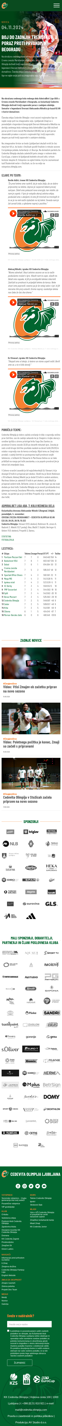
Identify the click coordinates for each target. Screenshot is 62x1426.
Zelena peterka (8, 1286)
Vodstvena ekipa (9, 1218)
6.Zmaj (4, 1263)
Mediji (5, 1294)
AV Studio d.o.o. (38, 1422)
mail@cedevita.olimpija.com (31, 1409)
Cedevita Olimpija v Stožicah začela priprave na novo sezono (27, 799)
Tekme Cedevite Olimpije (41, 1198)
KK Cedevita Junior (38, 1227)
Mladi (33, 1209)
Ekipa (33, 1195)
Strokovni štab (36, 1205)
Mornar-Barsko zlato (13, 614)
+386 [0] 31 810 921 (33, 1403)
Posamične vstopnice (11, 1204)
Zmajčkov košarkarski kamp (42, 1220)
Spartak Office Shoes (13, 574)
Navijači (6, 1255)
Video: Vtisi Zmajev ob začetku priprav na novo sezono (30, 689)
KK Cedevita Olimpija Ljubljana (19, 260)
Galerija (5, 1304)
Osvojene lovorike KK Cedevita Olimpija (11, 1231)
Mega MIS (8, 578)
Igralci (32, 1202)
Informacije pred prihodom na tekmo (13, 1259)
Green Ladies (7, 1249)
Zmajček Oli (7, 1246)
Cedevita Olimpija (11, 600)
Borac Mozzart (10, 596)
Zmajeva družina (9, 1267)
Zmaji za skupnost (11, 1280)
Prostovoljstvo (8, 1242)
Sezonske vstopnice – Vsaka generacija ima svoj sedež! (14, 1199)
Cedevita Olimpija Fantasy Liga (13, 1271)
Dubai (6, 564)
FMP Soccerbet (10, 589)
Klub (4, 1211)
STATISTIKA (6, 536)
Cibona (7, 611)
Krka (6, 607)
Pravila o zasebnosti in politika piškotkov (30, 1416)
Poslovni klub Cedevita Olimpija (11, 1222)
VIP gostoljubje (8, 1207)
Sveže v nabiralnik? (20, 1316)
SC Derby (8, 585)
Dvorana (5, 1236)
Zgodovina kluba (9, 1227)
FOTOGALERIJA (8, 539)
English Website (9, 1275)
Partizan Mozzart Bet (13, 557)
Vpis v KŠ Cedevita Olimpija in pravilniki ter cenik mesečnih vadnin (42, 1215)
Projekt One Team (9, 1290)
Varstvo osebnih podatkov (21, 1356)
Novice (5, 1301)
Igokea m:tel (9, 582)
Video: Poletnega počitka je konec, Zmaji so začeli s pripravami (31, 744)
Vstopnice (7, 1195)
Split (6, 593)
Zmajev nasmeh (8, 1283)
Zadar (6, 604)
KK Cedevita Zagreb (10, 1239)
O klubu (5, 1215)
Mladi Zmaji (35, 1223)
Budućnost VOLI (10, 560)
